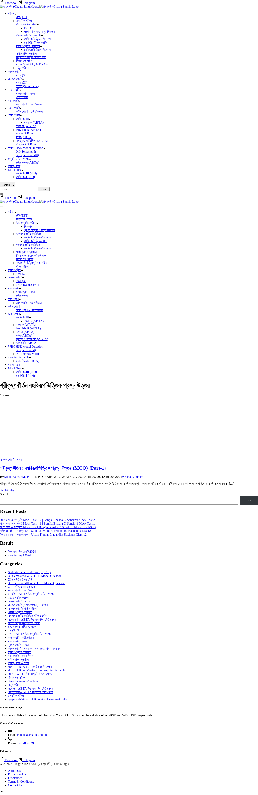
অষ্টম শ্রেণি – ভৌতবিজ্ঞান (29, 111)
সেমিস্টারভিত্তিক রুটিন (35, 42)
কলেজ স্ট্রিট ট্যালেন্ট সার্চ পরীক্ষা (32, 64)
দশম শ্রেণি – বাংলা (25, 93)
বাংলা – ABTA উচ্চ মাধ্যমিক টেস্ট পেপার (30, 666)
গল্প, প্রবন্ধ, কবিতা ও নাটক (22, 626)
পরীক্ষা (11, 13)
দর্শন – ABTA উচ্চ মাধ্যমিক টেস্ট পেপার (29, 634)
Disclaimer (15, 778)
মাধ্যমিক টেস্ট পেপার (18, 159)
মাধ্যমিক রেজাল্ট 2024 (19, 555)
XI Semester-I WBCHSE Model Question (35, 576)
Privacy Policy (17, 774)
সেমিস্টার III (22, 119)
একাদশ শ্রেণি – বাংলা (11, 459)
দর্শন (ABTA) (24, 137)
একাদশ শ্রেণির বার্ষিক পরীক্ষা (22, 608)
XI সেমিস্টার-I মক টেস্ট (20, 579)
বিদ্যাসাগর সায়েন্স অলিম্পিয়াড (31, 57)
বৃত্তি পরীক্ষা (22, 68)
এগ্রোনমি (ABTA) (26, 144)
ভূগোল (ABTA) (25, 133)
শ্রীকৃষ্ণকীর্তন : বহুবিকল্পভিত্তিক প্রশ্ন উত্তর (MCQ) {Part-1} (53, 468)
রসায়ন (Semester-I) (27, 86)
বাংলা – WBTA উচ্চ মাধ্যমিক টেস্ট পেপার (30, 674)
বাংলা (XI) (21, 82)
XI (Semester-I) (26, 151)
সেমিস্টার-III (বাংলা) (26, 173)
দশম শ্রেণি (13, 89)
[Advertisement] (129, 427)
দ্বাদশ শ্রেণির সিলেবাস (19, 652)
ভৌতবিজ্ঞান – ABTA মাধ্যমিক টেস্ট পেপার (30, 692)
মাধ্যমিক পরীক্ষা (24, 20)
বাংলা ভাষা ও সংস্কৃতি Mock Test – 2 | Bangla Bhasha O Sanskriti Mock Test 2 (47, 520)
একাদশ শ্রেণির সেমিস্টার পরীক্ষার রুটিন (27, 616)
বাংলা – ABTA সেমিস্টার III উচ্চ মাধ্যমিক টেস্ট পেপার (36, 670)
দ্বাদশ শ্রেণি (14, 71)
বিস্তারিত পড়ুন (7, 490)
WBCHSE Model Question (25, 148)
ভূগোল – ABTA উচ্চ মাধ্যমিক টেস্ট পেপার (30, 688)
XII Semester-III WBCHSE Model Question (36, 583)
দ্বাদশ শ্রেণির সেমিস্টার (28, 46)
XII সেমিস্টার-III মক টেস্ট (22, 586)
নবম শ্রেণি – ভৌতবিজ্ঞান (29, 104)
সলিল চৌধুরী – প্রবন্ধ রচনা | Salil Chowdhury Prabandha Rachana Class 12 (45, 530)
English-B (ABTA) (28, 129)
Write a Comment (133, 476)
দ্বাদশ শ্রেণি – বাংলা (18, 645)
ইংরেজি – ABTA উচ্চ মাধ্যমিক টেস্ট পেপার (31, 594)
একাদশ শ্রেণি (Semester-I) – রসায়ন (28, 605)
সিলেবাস (28, 28)
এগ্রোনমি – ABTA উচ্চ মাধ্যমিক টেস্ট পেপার (32, 619)
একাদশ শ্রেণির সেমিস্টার (28, 35)
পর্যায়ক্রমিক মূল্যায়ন (26, 53)
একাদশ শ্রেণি (15, 79)
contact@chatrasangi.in (32, 734)
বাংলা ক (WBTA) (26, 126)
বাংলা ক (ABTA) (34, 122)
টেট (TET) (22, 17)
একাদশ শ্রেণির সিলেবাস (20, 612)
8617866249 (26, 743)
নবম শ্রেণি (13, 100)
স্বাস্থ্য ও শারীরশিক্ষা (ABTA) (32, 140)
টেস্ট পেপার (14, 115)
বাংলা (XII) (22, 75)
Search (4, 494)
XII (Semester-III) (27, 155)
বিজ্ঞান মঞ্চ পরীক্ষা (24, 60)
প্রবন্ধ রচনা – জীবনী (18, 663)
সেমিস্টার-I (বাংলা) (25, 177)
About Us (14, 770)
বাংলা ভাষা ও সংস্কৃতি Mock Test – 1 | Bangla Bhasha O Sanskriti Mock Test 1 (47, 523)
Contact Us (15, 785)
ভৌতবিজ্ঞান (22, 97)
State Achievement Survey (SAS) (29, 572)
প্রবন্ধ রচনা (14, 166)
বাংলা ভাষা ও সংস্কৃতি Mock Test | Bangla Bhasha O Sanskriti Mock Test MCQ (48, 527)
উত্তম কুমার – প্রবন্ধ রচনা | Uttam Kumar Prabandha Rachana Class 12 (43, 534)
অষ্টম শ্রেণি (14, 108)
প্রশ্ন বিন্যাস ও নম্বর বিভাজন (39, 31)
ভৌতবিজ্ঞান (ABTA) (27, 162)
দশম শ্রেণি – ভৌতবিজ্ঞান (21, 637)
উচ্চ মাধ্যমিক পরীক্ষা (26, 24)
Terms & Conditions (21, 781)
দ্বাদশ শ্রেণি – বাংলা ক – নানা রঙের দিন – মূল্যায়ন (34, 648)
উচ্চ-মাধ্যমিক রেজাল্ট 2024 (22, 551)
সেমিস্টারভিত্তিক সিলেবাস (37, 39)
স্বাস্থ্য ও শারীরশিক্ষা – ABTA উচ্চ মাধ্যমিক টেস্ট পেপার (37, 699)
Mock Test (15, 169)
